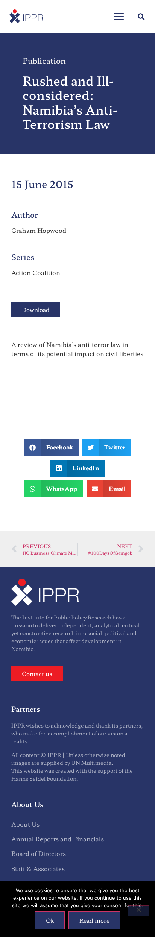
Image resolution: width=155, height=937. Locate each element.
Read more (94, 920)
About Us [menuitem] (25, 823)
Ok (50, 920)
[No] (138, 910)
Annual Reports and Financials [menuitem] (57, 838)
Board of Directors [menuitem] (38, 853)
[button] (119, 12)
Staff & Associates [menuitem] (38, 868)
